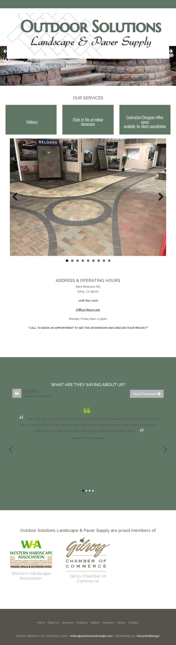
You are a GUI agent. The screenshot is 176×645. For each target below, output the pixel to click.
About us (53, 622)
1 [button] (83, 491)
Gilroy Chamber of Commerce (88, 578)
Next (159, 197)
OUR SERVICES (88, 97)
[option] (88, 423)
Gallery (160, 64)
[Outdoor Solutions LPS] (88, 33)
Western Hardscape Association (31, 576)
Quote (125, 82)
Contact (161, 82)
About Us (52, 64)
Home (35, 64)
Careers (142, 82)
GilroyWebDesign (148, 636)
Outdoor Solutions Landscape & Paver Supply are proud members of (88, 530)
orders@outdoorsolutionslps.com (91, 636)
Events (141, 64)
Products (120, 64)
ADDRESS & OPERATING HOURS (88, 280)
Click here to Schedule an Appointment (88, 337)
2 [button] (86, 491)
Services (67, 622)
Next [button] (165, 450)
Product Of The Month (84, 64)
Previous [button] (10, 450)
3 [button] (89, 491)
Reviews (108, 82)
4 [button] (93, 491)
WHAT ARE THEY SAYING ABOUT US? (88, 384)
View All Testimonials (145, 393)
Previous (16, 197)
